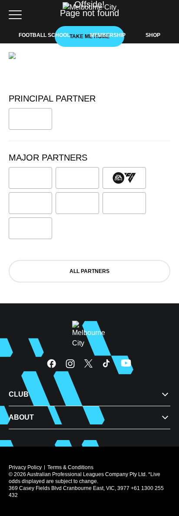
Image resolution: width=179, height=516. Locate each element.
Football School (44, 35)
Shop (153, 35)
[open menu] (15, 14)
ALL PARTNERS (89, 271)
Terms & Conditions (70, 467)
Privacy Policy (25, 467)
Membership (108, 35)
